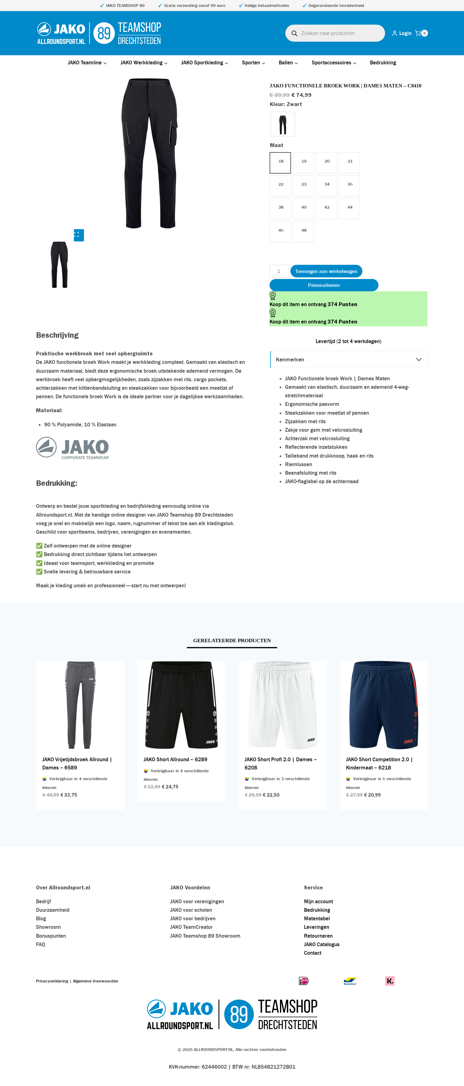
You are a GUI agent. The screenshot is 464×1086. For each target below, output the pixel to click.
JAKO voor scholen (191, 910)
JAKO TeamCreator (191, 927)
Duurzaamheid (52, 910)
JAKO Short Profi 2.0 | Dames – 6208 (281, 763)
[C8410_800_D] (149, 153)
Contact (312, 953)
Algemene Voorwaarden (95, 980)
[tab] (232, 641)
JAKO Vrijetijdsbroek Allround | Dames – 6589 (77, 763)
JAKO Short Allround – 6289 (175, 759)
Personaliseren (324, 285)
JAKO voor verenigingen (197, 901)
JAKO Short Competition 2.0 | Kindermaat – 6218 (379, 763)
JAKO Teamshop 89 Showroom (205, 936)
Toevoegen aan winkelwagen (326, 271)
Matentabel (317, 918)
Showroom (48, 927)
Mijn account (318, 901)
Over (42, 887)
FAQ (40, 944)
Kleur (286, 104)
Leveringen (316, 927)
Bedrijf (43, 901)
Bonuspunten (51, 936)
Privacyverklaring (52, 980)
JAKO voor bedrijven (193, 918)
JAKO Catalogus (322, 944)
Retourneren (318, 936)
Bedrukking (383, 62)
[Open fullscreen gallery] (79, 235)
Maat (276, 145)
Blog (41, 918)
